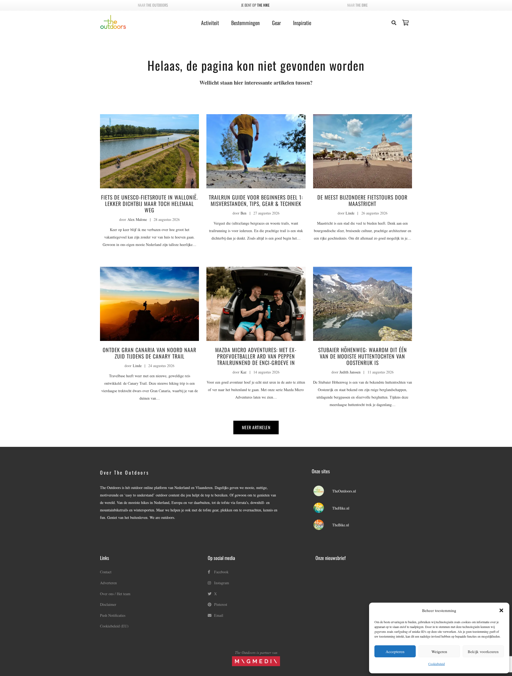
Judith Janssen (350, 372)
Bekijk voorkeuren (483, 651)
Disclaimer (108, 604)
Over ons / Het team (115, 593)
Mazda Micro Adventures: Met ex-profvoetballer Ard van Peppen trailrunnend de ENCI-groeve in (256, 356)
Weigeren (439, 651)
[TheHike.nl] (322, 508)
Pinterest (220, 604)
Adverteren (108, 582)
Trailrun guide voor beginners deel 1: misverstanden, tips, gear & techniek (256, 200)
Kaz (243, 372)
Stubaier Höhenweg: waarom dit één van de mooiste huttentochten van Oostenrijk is (362, 356)
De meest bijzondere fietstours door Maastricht (362, 200)
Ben (243, 213)
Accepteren (395, 651)
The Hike (263, 5)
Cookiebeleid (436, 664)
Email (218, 615)
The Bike (361, 5)
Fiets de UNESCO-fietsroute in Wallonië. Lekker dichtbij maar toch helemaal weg (149, 203)
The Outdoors (157, 5)
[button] (501, 610)
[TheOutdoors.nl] (322, 491)
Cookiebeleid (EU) (114, 626)
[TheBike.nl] (322, 525)
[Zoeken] (394, 23)
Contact (105, 571)
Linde (350, 213)
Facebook (221, 571)
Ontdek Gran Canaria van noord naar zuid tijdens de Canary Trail (149, 353)
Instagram (221, 582)
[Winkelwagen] (405, 23)
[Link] (113, 22)
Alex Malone (137, 219)
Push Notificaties (112, 615)
